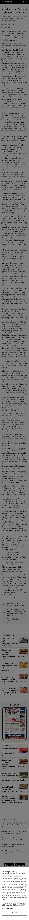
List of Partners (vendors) (8, 908)
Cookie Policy (23, 889)
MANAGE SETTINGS (14, 917)
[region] (14, 893)
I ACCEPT (14, 912)
